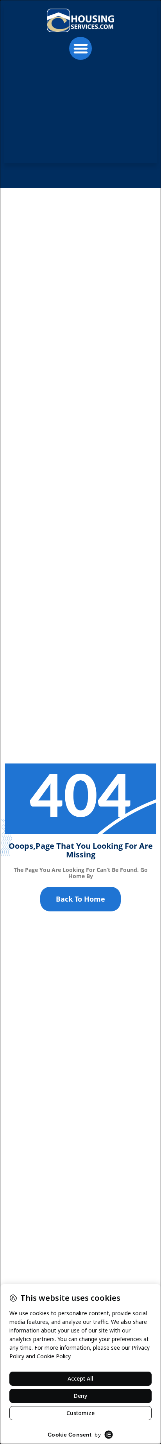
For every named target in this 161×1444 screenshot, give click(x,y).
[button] (80, 48)
